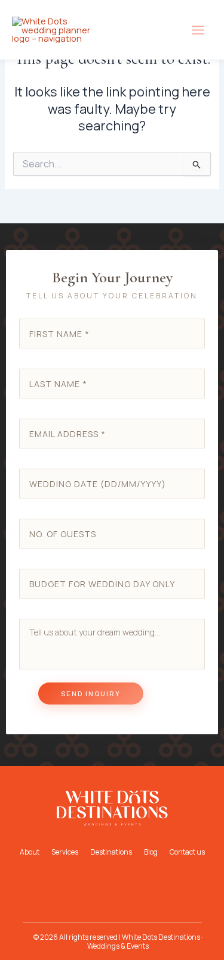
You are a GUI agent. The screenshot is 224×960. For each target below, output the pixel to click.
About (29, 852)
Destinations (111, 852)
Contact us (187, 852)
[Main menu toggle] (198, 30)
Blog (151, 852)
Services (64, 852)
